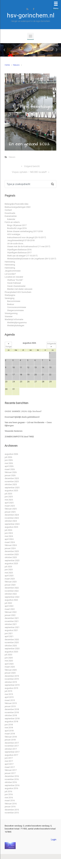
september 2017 (12, 752)
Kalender (11, 219)
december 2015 (12, 810)
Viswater (9, 316)
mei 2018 (9, 727)
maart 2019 (10, 700)
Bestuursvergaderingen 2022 (17, 207)
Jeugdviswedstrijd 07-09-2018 (20, 240)
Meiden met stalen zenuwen (19, 289)
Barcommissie (13, 301)
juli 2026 (8, 457)
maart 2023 (10, 579)
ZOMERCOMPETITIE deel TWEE (19, 436)
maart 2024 (10, 542)
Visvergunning (11, 313)
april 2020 (9, 664)
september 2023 (12, 560)
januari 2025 (10, 512)
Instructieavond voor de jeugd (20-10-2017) (26, 237)
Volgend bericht (32, 166)
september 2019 (12, 685)
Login (53, 839)
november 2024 (12, 518)
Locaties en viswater (14, 277)
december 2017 (12, 743)
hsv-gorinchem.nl (30, 15)
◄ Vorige (8, 345)
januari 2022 (10, 615)
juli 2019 (8, 691)
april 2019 (9, 697)
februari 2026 (11, 472)
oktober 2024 (11, 521)
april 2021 (9, 636)
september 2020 (12, 648)
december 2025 (12, 478)
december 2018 (12, 709)
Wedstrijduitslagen (15, 325)
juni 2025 (9, 496)
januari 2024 (10, 548)
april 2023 (9, 575)
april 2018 (9, 730)
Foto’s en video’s (12, 222)
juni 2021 (9, 633)
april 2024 (9, 539)
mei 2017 (9, 761)
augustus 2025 (11, 490)
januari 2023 (10, 585)
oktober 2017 (11, 749)
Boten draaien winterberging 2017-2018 (25, 231)
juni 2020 (9, 658)
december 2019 (12, 676)
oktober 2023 (11, 557)
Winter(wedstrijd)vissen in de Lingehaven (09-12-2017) (31, 258)
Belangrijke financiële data (16, 204)
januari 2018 (10, 740)
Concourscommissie (16, 307)
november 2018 (12, 712)
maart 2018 (10, 733)
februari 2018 (11, 737)
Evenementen (11, 216)
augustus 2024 (11, 527)
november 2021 (12, 621)
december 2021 (12, 618)
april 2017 (9, 764)
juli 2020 (8, 654)
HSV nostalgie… (14, 234)
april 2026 (9, 466)
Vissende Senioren (13, 431)
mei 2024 (9, 536)
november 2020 (12, 642)
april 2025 (9, 502)
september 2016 (12, 785)
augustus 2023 (11, 563)
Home (7, 65)
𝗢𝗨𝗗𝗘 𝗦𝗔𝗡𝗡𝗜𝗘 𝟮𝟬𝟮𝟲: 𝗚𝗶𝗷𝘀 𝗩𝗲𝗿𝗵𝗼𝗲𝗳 (23, 411)
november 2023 (12, 554)
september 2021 (12, 627)
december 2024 (12, 515)
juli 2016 (8, 791)
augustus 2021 (11, 630)
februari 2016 (11, 803)
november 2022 (12, 591)
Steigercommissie (15, 310)
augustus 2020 (11, 651)
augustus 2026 (11, 454)
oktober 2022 (11, 594)
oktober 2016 (11, 782)
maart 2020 (10, 667)
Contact (8, 210)
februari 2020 (11, 670)
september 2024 (12, 524)
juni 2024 (9, 533)
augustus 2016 (11, 788)
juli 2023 (8, 566)
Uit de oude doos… (15, 243)
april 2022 (9, 606)
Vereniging (9, 298)
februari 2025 (11, 509)
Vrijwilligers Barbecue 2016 (19, 249)
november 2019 (12, 679)
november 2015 (12, 812)
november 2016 (12, 779)
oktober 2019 (11, 682)
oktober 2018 (11, 715)
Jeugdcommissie (12, 271)
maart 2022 (10, 609)
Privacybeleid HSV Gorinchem (18, 292)
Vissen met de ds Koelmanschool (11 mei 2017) (28, 246)
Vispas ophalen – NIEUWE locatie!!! (29, 172)
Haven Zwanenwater (16, 286)
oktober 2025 (11, 484)
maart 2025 (10, 506)
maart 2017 (10, 767)
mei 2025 (9, 500)
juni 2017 (9, 758)
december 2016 (12, 776)
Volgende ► (51, 345)
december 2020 (12, 639)
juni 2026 (9, 460)
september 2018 (12, 718)
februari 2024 (11, 545)
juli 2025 (8, 493)
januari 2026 (10, 475)
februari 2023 (11, 582)
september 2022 (12, 597)
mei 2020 (9, 661)
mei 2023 (9, 572)
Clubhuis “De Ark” (15, 280)
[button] (4, 50)
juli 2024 (8, 530)
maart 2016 (10, 800)
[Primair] (30, 36)
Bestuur (10, 304)
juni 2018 (9, 724)
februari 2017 (11, 770)
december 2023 (12, 551)
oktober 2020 (11, 645)
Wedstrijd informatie (14, 319)
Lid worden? (10, 274)
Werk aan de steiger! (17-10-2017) (22, 255)
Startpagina (10, 295)
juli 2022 (8, 603)
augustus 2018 (11, 721)
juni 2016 (9, 794)
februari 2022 (11, 612)
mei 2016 (9, 797)
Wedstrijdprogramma (17, 322)
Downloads (10, 213)
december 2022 (12, 588)
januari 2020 (10, 673)
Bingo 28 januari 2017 (16, 225)
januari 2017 (10, 773)
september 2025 (12, 487)
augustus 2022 (11, 600)
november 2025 (12, 481)
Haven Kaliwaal (14, 283)
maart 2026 (10, 469)
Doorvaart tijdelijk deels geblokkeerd (22, 417)
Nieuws (16, 65)
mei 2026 (9, 463)
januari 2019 (10, 706)
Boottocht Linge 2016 (17, 228)
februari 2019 (11, 703)
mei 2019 (9, 694)
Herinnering (10, 262)
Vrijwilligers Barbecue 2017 (19, 252)
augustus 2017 (11, 755)
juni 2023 (9, 569)
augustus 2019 (11, 688)
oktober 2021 (11, 624)
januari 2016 (10, 806)
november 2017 (12, 746)
